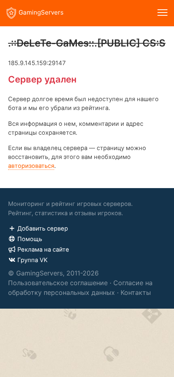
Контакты (136, 292)
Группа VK (32, 260)
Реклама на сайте (43, 249)
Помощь (29, 239)
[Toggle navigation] (162, 13)
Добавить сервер (42, 228)
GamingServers (41, 12)
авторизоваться (31, 165)
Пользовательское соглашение (58, 283)
